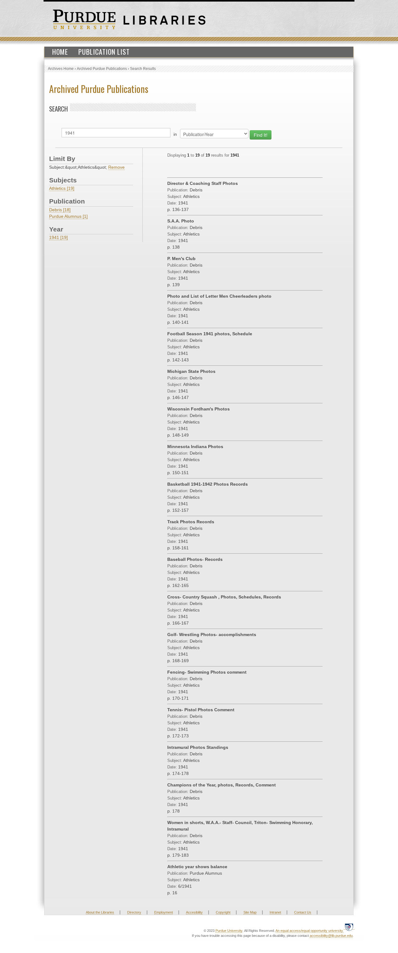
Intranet (275, 912)
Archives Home (61, 68)
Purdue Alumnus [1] (68, 216)
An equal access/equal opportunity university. (309, 930)
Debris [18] (60, 209)
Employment (163, 912)
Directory (134, 912)
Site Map (250, 912)
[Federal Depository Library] (349, 927)
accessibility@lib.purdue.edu (331, 935)
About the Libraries (100, 912)
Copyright (223, 912)
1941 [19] (58, 237)
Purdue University (228, 930)
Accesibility (194, 912)
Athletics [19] (61, 188)
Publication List (104, 52)
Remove (116, 167)
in (175, 134)
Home (60, 52)
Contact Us (302, 912)
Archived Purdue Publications (102, 68)
